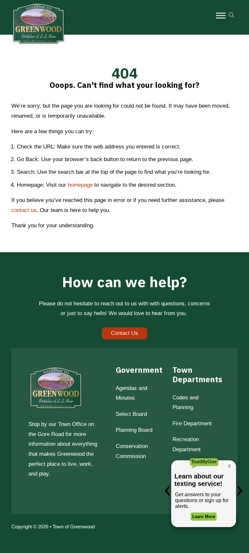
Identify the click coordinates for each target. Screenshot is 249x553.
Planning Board (134, 430)
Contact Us (124, 333)
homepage (80, 185)
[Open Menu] (221, 15)
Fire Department (192, 423)
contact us (24, 210)
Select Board (131, 414)
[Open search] (232, 15)
